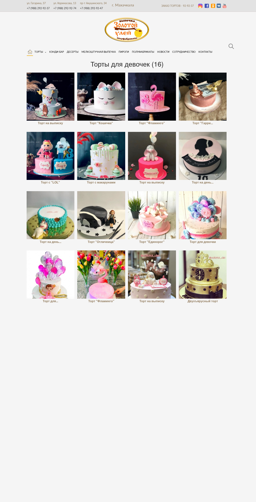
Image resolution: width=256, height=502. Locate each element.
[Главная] (30, 51)
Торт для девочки (203, 242)
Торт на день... (202, 182)
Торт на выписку (50, 123)
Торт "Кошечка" (101, 123)
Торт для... (50, 301)
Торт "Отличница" (101, 242)
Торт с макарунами (101, 182)
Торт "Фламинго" (152, 123)
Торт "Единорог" (152, 242)
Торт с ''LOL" (50, 182)
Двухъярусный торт (203, 301)
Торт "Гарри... (202, 123)
